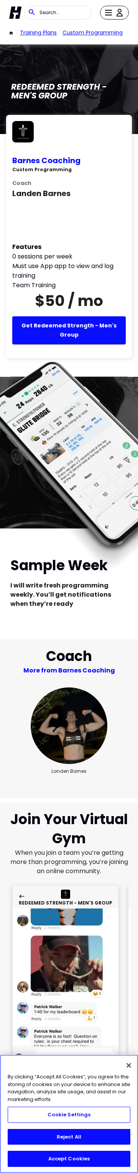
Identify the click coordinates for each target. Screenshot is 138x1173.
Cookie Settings (69, 1114)
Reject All (69, 1136)
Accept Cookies (69, 1158)
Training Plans (38, 32)
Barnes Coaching (46, 160)
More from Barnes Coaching (69, 670)
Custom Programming (92, 32)
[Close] (128, 1065)
